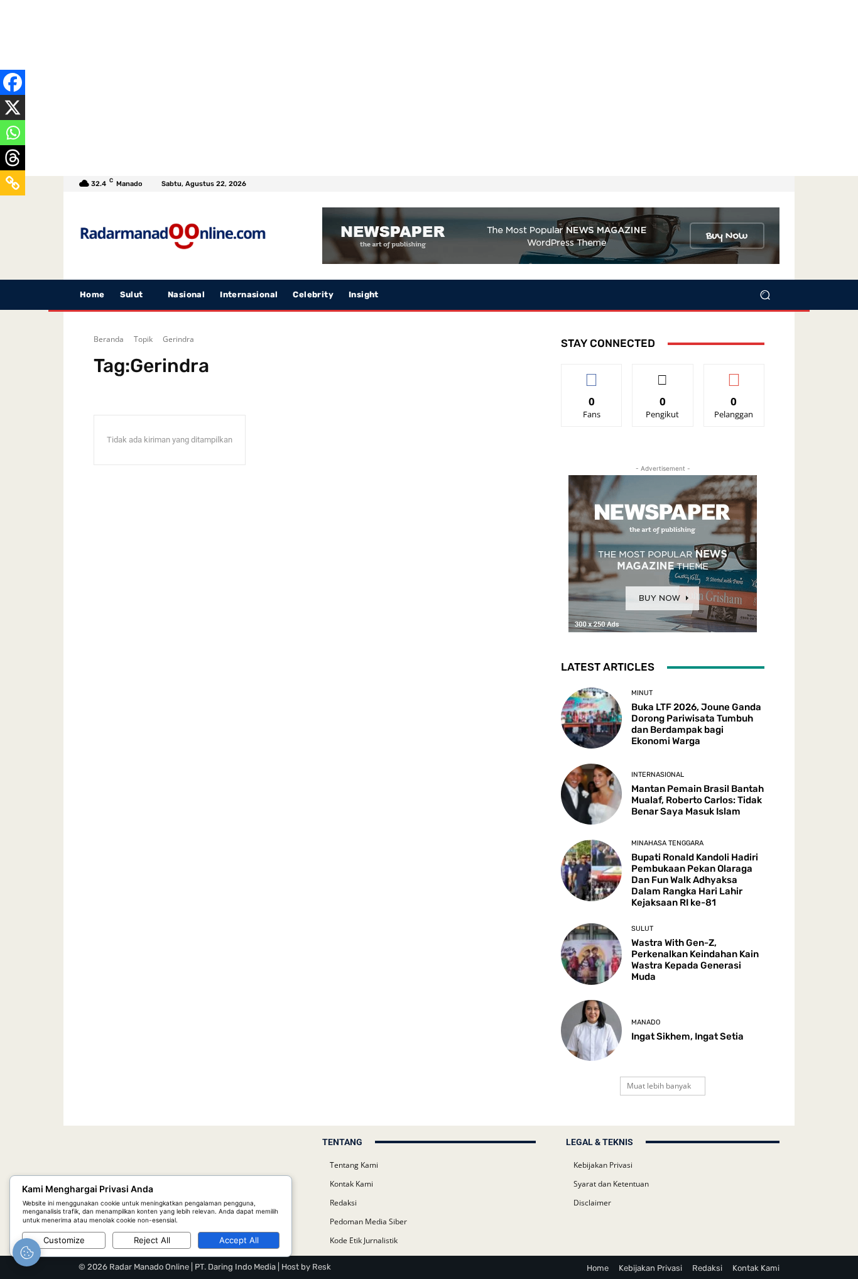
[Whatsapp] (12, 132)
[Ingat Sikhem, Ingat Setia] (591, 1030)
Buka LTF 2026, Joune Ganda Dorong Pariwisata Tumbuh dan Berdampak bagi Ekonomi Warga (696, 724)
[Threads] (12, 157)
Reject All (152, 1240)
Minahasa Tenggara (667, 843)
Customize (64, 1240)
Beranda (109, 339)
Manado (645, 1022)
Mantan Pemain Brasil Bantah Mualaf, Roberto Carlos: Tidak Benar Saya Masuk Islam (697, 800)
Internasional (657, 774)
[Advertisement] (377, 88)
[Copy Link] (12, 182)
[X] (12, 107)
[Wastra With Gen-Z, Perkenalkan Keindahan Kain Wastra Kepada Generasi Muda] (591, 953)
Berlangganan (734, 373)
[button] (764, 295)
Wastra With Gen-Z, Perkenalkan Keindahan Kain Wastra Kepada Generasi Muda (695, 959)
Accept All (239, 1240)
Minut (642, 692)
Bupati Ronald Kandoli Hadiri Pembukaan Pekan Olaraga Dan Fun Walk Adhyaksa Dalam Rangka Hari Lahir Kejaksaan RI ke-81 (694, 880)
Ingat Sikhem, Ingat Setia (687, 1036)
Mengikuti (662, 373)
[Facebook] (12, 82)
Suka (592, 373)
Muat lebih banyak (659, 1085)
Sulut (642, 928)
